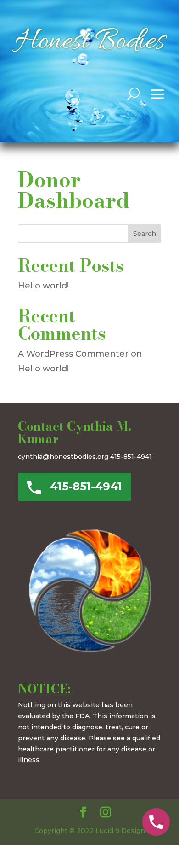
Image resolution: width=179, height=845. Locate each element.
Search (144, 233)
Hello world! (43, 286)
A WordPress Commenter (73, 354)
